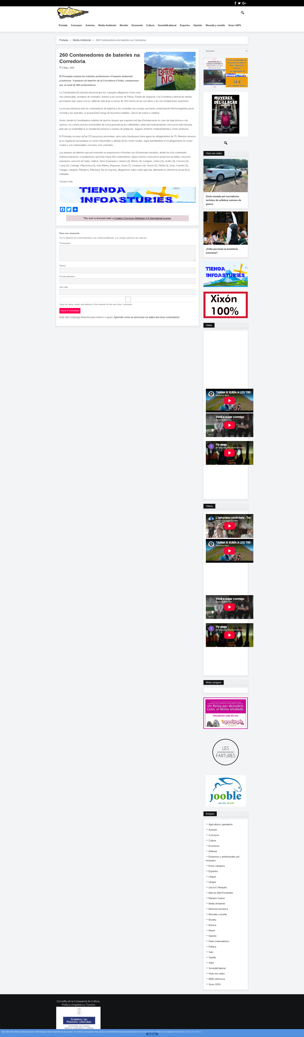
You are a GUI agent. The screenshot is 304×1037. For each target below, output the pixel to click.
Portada (63, 25)
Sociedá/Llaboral (167, 25)
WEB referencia (217, 979)
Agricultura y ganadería (220, 824)
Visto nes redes (217, 973)
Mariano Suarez (217, 898)
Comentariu (65, 243)
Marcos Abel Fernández (221, 892)
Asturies (90, 25)
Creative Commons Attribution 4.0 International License (142, 218)
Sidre (211, 962)
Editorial (213, 851)
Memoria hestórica (218, 909)
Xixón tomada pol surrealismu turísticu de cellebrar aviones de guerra (223, 200)
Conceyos (76, 25)
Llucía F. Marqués (218, 887)
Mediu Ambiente (107, 25)
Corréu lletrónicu (67, 276)
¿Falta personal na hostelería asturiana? (222, 251)
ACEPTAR (152, 1034)
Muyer (212, 930)
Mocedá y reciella (215, 25)
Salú (211, 952)
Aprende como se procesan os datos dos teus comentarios (146, 317)
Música (212, 925)
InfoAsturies (73, 12)
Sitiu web (63, 287)
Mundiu (124, 25)
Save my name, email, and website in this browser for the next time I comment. (95, 304)
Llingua (212, 876)
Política (212, 946)
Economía (137, 25)
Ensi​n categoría (217, 865)
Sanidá (212, 957)
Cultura (150, 25)
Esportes (185, 25)
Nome (62, 266)
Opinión (197, 25)
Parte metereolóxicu (219, 941)
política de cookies (193, 1032)
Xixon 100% (234, 25)
